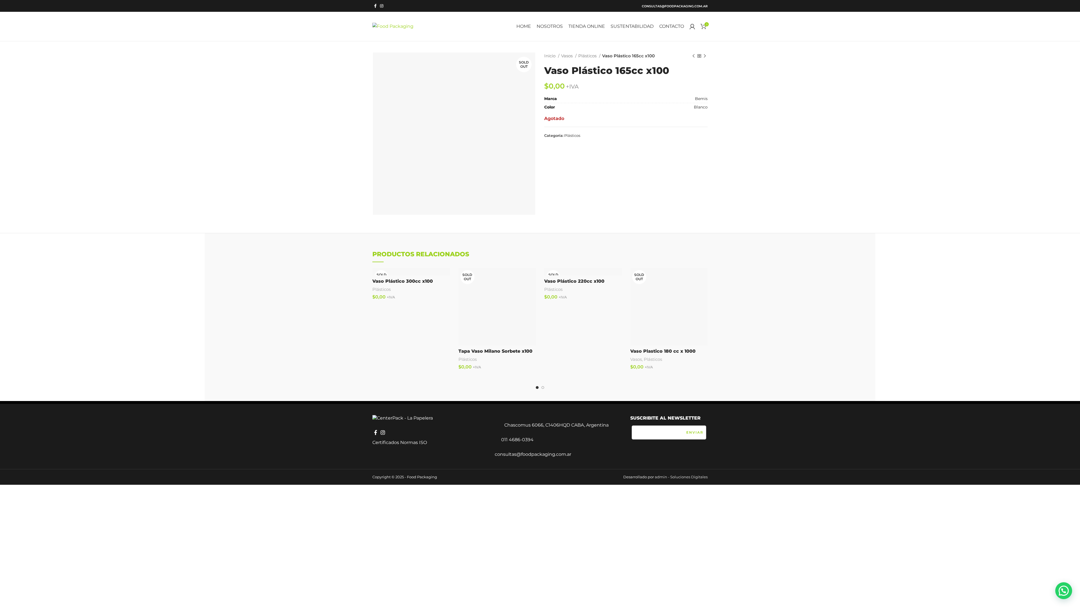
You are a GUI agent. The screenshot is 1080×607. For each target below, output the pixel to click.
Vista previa (532, 277)
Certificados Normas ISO (399, 442)
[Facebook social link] (375, 6)
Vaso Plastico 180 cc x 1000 (663, 351)
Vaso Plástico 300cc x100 (402, 281)
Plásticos (588, 55)
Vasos (567, 55)
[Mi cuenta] (692, 26)
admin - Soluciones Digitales (681, 477)
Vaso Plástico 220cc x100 (574, 281)
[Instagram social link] (381, 6)
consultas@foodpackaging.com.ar (675, 6)
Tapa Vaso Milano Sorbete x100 (495, 351)
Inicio (550, 55)
